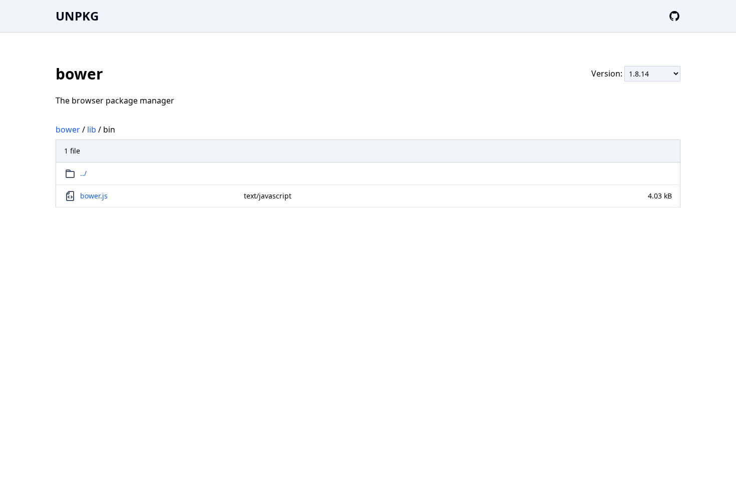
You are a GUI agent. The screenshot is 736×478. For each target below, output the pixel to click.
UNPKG (77, 16)
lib (91, 129)
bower (68, 129)
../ (83, 173)
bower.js (94, 195)
